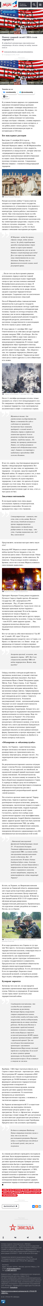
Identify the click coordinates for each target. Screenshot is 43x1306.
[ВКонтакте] (33, 1206)
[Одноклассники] (36, 1206)
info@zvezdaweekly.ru (14, 1268)
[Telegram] (39, 1206)
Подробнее (13, 1287)
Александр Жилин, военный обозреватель (18, 52)
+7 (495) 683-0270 (11, 1270)
